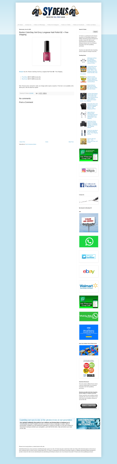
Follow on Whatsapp (39, 24)
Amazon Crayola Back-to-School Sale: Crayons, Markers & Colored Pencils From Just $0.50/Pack (92, 79)
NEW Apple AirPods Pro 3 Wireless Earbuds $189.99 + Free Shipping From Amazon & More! (92, 61)
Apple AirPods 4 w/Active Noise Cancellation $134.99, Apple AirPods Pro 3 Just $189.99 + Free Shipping (92, 115)
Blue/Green (25, 79)
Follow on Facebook (78, 24)
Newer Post (22, 141)
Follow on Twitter (65, 24)
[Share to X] (42, 93)
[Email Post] (36, 93)
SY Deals (20, 24)
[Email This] (39, 93)
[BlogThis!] (41, 93)
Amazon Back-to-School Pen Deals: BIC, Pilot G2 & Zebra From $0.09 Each (92, 87)
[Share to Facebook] (44, 93)
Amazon (21, 71)
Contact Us (28, 24)
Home (46, 141)
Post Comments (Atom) (30, 144)
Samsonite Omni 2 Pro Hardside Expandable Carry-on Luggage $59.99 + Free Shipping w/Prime (92, 106)
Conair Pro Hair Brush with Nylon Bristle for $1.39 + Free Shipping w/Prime (92, 132)
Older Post (71, 141)
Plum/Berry (24, 77)
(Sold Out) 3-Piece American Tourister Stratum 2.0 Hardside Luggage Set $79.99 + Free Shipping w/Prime (92, 124)
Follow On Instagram (53, 24)
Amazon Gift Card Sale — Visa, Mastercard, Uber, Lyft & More (92, 140)
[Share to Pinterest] (46, 93)
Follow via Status (91, 24)
